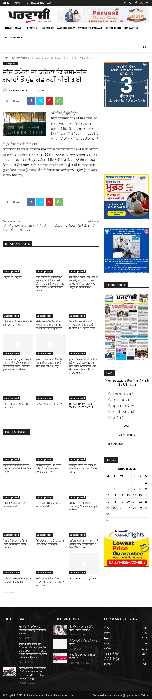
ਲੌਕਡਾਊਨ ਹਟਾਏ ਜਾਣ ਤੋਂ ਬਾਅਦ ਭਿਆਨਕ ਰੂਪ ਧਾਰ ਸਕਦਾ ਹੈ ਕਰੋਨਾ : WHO (83, 468)
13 (128, 495)
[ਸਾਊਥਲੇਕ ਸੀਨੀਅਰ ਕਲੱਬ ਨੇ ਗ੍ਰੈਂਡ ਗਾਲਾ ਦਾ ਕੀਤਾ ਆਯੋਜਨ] (18, 307)
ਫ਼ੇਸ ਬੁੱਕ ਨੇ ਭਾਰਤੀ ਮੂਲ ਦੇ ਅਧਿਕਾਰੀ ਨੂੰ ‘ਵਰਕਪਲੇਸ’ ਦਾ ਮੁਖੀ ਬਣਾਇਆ (83, 506)
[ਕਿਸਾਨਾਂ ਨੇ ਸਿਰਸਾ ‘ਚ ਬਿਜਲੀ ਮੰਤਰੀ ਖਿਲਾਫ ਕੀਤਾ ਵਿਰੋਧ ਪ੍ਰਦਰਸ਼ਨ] (18, 526)
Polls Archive (114, 444)
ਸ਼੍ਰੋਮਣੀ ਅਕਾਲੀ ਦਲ (123, 406)
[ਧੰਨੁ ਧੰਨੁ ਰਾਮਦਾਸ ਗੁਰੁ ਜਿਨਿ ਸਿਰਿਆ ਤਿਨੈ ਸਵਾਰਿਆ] (60, 630)
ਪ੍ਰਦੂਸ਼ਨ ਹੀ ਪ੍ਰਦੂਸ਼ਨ (12, 277)
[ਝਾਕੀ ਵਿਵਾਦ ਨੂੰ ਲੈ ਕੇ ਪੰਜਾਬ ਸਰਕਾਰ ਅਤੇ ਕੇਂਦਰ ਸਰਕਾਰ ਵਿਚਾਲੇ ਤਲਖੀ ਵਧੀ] (51, 563)
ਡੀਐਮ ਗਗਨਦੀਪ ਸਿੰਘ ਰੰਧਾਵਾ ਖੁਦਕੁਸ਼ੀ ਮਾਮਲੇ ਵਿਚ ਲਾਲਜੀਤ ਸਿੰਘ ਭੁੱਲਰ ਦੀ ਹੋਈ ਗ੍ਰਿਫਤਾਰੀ (49, 325)
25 (114, 508)
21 (134, 501)
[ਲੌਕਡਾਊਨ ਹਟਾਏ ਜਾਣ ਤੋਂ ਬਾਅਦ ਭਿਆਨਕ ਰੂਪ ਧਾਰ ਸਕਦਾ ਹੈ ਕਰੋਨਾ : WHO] (84, 450)
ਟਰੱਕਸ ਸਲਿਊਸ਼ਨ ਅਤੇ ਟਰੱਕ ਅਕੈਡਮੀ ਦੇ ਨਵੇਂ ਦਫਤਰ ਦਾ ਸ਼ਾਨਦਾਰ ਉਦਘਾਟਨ (48, 468)
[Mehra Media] (5, 90)
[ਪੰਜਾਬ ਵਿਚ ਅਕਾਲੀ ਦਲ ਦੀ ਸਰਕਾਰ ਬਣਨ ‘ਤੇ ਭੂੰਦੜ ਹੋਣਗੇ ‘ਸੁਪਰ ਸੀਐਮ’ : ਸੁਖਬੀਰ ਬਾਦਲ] (84, 307)
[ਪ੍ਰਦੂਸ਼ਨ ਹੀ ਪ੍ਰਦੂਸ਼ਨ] (18, 262)
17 (107, 501)
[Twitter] (141, 3)
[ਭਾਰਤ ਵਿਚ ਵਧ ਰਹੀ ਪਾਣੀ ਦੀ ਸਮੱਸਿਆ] (60, 658)
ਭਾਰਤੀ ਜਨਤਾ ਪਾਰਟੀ (124, 412)
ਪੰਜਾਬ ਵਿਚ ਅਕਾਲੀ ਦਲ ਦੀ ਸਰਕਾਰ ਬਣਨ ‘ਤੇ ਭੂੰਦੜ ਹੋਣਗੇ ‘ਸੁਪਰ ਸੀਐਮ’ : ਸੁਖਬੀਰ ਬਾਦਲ (82, 325)
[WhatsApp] (59, 101)
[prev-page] (5, 416)
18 (114, 501)
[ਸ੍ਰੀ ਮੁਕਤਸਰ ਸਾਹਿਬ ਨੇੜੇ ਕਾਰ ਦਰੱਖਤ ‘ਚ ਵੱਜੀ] (51, 488)
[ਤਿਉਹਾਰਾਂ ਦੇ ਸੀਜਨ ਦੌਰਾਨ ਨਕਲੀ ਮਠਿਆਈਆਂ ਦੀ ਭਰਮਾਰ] (51, 526)
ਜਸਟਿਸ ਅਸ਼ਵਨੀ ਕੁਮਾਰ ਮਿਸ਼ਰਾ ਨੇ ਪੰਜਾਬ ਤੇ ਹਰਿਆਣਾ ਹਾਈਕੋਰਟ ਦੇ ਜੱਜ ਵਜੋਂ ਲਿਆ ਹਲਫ (83, 544)
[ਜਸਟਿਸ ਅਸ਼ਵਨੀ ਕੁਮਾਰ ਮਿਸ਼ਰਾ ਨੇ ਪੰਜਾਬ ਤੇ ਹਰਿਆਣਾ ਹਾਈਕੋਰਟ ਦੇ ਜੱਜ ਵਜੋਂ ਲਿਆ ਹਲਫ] (84, 526)
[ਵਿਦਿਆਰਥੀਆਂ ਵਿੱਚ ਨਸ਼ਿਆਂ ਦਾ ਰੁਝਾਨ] (60, 644)
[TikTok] (136, 3)
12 (121, 495)
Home (6, 58)
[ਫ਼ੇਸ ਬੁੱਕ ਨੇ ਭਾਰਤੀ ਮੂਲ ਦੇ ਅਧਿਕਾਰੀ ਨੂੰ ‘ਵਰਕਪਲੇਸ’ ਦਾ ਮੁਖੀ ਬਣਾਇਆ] (84, 488)
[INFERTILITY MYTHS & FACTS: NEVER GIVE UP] (84, 389)
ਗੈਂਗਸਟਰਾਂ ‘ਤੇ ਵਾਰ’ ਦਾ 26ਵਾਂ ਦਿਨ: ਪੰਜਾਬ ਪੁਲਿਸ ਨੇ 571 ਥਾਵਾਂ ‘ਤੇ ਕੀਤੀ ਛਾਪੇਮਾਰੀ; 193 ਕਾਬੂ (50, 363)
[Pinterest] (49, 101)
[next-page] (11, 416)
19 (121, 501)
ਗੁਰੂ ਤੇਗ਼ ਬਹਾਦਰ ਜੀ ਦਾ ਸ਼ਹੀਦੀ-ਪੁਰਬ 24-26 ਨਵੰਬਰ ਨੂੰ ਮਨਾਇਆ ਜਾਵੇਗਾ (17, 468)
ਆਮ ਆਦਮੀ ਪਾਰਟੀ (123, 394)
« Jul (106, 520)
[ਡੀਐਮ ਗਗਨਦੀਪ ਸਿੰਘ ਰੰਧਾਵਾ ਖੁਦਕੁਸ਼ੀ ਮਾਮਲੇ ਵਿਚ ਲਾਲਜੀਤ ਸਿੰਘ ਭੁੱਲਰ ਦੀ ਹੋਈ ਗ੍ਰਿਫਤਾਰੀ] (51, 307)
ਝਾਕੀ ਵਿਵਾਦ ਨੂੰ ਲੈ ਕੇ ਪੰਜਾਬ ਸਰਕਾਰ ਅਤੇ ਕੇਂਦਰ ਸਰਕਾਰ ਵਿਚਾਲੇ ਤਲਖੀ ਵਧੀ (50, 582)
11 (114, 495)
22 (140, 501)
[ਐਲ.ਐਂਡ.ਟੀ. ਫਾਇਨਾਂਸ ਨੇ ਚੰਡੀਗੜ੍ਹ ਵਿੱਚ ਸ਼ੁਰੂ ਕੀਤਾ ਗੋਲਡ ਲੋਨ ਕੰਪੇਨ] (9, 630)
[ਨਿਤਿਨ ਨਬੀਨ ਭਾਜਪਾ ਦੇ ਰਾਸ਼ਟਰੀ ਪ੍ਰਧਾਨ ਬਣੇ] (18, 389)
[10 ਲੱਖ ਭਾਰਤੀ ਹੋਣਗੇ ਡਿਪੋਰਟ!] (51, 389)
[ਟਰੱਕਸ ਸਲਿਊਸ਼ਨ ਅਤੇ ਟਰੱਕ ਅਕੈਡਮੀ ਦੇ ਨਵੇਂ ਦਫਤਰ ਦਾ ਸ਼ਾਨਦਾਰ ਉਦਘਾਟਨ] (51, 450)
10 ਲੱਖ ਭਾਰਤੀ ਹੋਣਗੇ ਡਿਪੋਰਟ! (49, 404)
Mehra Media (19, 90)
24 (107, 508)
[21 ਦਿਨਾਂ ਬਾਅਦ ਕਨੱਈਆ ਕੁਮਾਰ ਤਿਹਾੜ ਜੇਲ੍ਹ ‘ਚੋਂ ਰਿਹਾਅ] (18, 563)
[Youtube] (147, 3)
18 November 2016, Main (82, 578)
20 (128, 501)
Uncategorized (20, 58)
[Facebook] (125, 3)
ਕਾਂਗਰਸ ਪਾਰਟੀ (121, 400)
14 (134, 495)
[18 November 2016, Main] (84, 563)
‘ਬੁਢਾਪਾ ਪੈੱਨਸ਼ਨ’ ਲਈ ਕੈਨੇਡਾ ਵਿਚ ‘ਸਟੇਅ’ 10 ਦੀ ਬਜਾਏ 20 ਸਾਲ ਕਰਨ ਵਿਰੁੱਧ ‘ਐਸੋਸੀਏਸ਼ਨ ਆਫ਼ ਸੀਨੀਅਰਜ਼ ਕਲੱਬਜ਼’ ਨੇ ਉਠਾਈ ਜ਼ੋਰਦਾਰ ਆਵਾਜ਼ (83, 366)
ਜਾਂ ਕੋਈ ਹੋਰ (119, 418)
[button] (144, 47)
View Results (127, 435)
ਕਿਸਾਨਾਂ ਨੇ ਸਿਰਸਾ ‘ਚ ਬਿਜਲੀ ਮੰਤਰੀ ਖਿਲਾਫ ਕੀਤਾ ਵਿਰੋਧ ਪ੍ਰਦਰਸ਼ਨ (15, 544)
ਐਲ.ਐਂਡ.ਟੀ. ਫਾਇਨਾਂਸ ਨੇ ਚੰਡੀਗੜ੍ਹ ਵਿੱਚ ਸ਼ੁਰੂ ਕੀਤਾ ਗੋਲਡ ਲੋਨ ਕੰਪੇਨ (32, 630)
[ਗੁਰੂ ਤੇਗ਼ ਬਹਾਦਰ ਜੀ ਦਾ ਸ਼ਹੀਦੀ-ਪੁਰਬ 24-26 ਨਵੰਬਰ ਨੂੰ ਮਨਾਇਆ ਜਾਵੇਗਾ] (18, 450)
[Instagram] (130, 3)
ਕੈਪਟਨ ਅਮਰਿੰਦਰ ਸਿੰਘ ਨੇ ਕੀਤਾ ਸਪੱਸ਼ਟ (77, 226)
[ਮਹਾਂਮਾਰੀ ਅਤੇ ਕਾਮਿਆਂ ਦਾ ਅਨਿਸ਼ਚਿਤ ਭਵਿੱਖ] (18, 488)
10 (107, 495)
